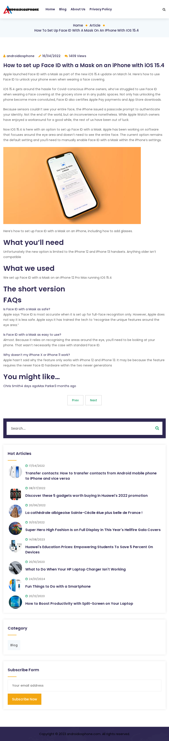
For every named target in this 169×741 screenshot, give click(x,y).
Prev (75, 400)
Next (93, 400)
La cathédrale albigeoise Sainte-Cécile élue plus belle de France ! (84, 512)
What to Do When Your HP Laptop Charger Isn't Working (75, 569)
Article (95, 25)
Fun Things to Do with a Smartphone (58, 586)
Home (50, 9)
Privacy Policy (101, 9)
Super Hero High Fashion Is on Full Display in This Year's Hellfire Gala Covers (93, 529)
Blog (62, 9)
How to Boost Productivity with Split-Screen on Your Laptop (79, 603)
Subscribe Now (24, 699)
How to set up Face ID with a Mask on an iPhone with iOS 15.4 (86, 30)
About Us (78, 9)
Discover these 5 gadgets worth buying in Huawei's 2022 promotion (86, 495)
